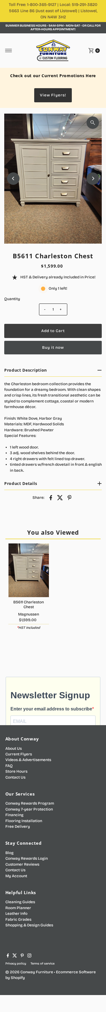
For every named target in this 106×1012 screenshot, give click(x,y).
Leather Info (16, 913)
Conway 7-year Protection (29, 809)
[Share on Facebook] (51, 497)
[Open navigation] (8, 51)
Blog (9, 852)
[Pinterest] (22, 956)
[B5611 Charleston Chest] (28, 570)
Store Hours (16, 771)
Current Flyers (18, 754)
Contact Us (15, 777)
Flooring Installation (23, 820)
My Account (16, 876)
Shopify (18, 977)
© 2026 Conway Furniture (29, 972)
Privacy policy (15, 963)
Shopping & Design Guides (29, 925)
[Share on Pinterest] (69, 497)
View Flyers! (53, 95)
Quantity (12, 298)
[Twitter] (14, 956)
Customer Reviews (22, 864)
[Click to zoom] (92, 122)
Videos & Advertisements (28, 759)
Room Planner (18, 907)
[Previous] (13, 178)
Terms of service (43, 963)
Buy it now (53, 347)
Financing (14, 814)
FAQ (9, 765)
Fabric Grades (18, 919)
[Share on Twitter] (60, 497)
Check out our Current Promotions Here (53, 75)
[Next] (92, 178)
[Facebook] (8, 956)
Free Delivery (17, 826)
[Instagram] (29, 956)
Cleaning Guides (20, 902)
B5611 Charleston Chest (28, 604)
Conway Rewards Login (26, 858)
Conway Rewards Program (29, 803)
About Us (13, 748)
